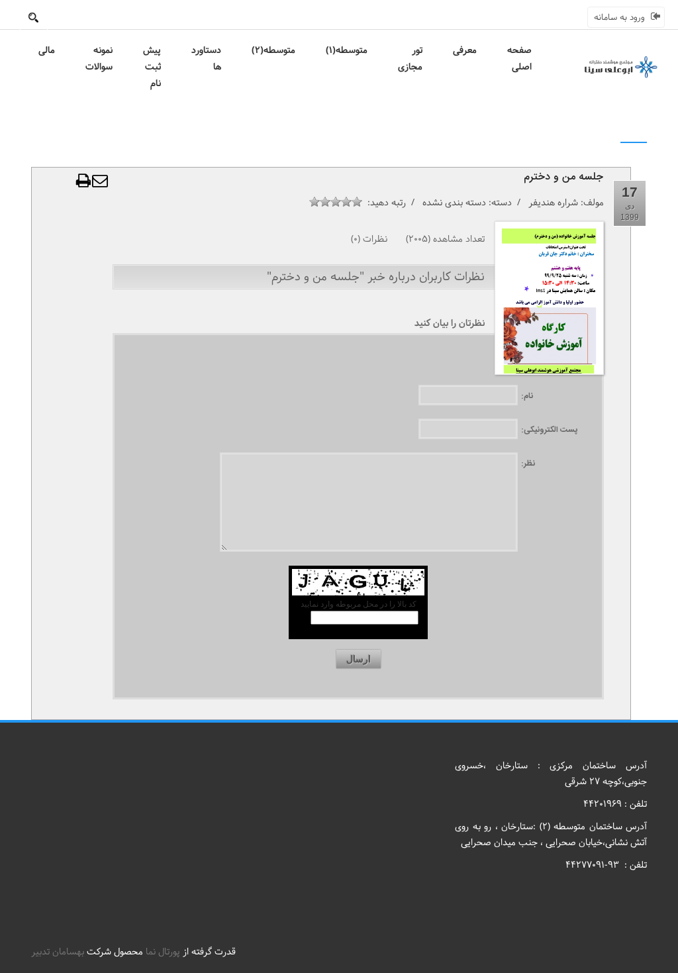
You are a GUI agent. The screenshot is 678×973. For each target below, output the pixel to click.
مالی (46, 50)
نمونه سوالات (99, 58)
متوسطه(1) (346, 50)
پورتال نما (163, 952)
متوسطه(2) (273, 50)
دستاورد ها (206, 58)
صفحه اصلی (519, 58)
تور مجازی (410, 58)
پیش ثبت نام (152, 67)
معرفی (465, 50)
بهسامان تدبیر (57, 952)
